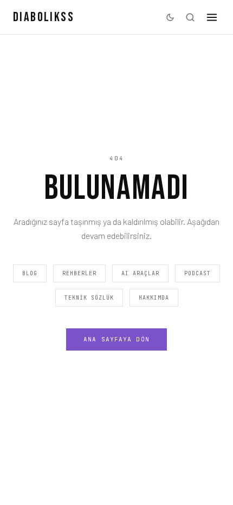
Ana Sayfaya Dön (116, 339)
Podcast (197, 273)
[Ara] (190, 17)
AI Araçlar (140, 273)
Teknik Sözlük (89, 297)
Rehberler (79, 273)
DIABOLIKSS (43, 17)
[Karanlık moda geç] (170, 17)
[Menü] (212, 17)
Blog (29, 273)
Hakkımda (154, 297)
